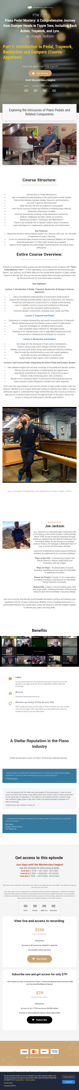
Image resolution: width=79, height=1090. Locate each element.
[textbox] (39, 891)
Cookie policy (19, 1080)
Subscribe (41, 1019)
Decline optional (68, 1077)
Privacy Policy (8, 1083)
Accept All (68, 1082)
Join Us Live (42, 73)
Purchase (41, 958)
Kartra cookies (30, 1080)
